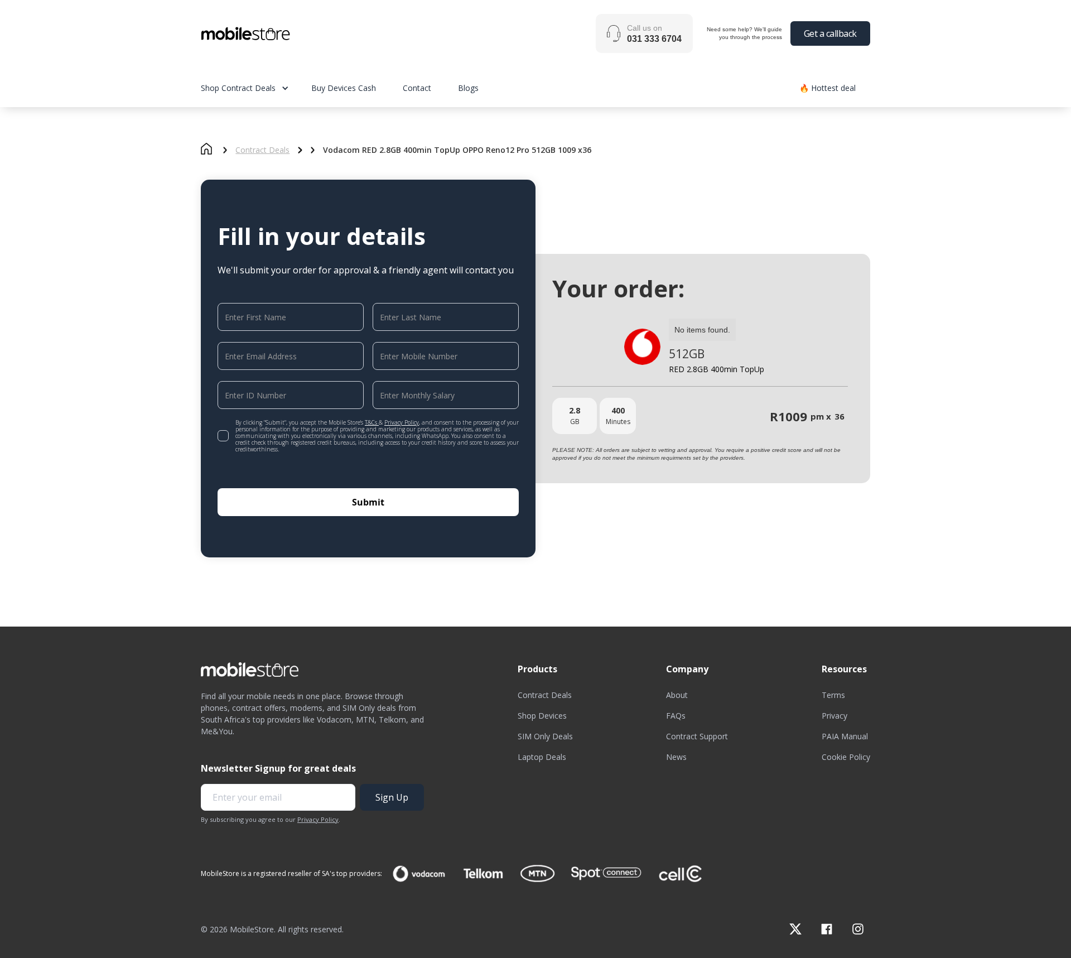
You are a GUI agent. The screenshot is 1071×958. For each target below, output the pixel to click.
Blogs (468, 88)
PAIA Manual (845, 736)
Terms (833, 695)
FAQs (676, 715)
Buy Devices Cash (343, 88)
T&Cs (372, 422)
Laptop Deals (542, 757)
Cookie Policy (846, 757)
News (676, 757)
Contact (417, 88)
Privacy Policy (401, 422)
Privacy (834, 715)
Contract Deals (262, 150)
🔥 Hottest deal (827, 88)
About (677, 695)
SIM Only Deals (545, 736)
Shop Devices (542, 715)
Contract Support (697, 736)
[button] (256, 88)
